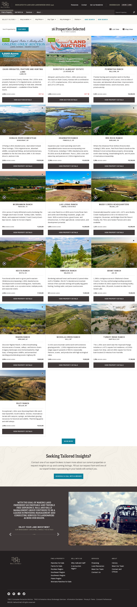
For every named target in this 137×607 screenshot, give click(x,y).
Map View (129, 29)
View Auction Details (23, 100)
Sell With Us (19, 12)
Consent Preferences (104, 599)
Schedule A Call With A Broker (69, 476)
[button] (39, 19)
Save (90, 19)
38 (84, 330)
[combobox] (25, 19)
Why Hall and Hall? (78, 563)
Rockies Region (57, 569)
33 (39, 396)
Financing (95, 563)
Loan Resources (98, 566)
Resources (74, 5)
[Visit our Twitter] (24, 594)
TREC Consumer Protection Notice (20, 599)
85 (130, 62)
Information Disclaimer (75, 599)
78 (130, 264)
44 (130, 197)
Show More (68, 441)
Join (129, 5)
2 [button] (34, 534)
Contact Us (96, 572)
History (115, 563)
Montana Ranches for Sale (61, 582)
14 (84, 62)
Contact (84, 5)
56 (39, 131)
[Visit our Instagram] (14, 594)
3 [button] (35, 534)
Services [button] (29, 12)
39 (39, 62)
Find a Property (6, 12)
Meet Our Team (98, 569)
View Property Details (114, 100)
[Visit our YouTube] (8, 594)
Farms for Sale (56, 566)
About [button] (39, 12)
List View (115, 29)
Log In (124, 5)
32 (84, 264)
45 (130, 330)
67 (39, 197)
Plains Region (56, 578)
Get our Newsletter (96, 5)
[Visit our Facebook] (19, 594)
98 (84, 131)
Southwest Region (58, 575)
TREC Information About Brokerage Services (50, 599)
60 (39, 264)
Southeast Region (58, 572)
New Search (103, 19)
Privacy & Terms (89, 599)
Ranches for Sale (57, 563)
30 (84, 197)
